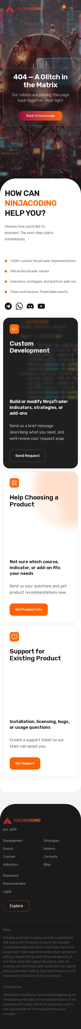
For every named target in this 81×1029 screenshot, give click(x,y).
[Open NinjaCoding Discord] (30, 306)
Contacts (50, 856)
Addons (49, 849)
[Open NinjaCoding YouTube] (41, 306)
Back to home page (40, 116)
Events (8, 849)
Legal (7, 891)
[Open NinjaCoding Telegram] (8, 306)
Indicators (10, 864)
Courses (9, 856)
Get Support (25, 763)
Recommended (14, 883)
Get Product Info (28, 609)
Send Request (27, 456)
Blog (47, 864)
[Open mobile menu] (71, 9)
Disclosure (10, 875)
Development (13, 841)
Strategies (51, 841)
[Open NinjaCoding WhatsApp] (19, 306)
